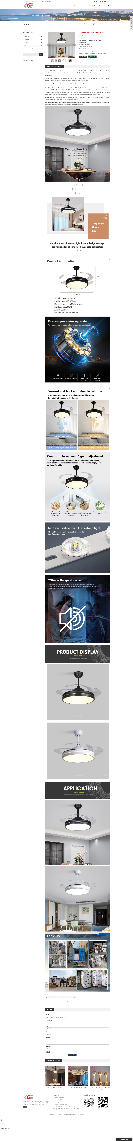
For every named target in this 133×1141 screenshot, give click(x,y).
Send (70, 1054)
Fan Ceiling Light (71, 997)
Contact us (102, 5)
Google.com (65, 1116)
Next (74, 45)
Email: (47, 1032)
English (108, 1)
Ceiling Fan (93, 24)
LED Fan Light (61, 997)
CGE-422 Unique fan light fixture (64, 1001)
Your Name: (49, 1020)
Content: (48, 1037)
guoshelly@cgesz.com (62, 1104)
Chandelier (26, 39)
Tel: (47, 1026)
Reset (74, 1054)
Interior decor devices (29, 45)
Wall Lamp (26, 42)
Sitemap (82, 1114)
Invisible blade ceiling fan (104, 24)
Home (69, 5)
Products (84, 5)
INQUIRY (83, 56)
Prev (48, 45)
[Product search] (41, 54)
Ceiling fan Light (52, 997)
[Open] (131, 23)
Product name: (49, 1014)
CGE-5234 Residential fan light (55, 1087)
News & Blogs (92, 5)
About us (76, 5)
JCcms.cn (71, 1116)
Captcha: (48, 1046)
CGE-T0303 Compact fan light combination (96, 1001)
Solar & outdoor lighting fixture (31, 48)
